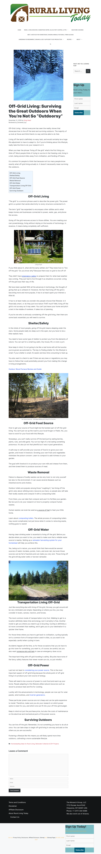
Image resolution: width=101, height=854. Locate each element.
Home (19, 30)
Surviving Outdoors (17, 191)
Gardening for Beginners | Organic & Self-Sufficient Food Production (40, 39)
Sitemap (42, 837)
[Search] (88, 71)
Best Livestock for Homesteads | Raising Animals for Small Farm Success (51, 34)
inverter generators (37, 695)
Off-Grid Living (15, 173)
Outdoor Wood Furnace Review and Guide (25, 369)
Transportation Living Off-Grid (20, 186)
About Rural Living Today (18, 813)
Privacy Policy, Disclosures (20, 837)
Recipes (69, 39)
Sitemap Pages (51, 837)
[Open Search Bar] (50, 44)
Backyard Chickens (77, 30)
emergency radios (29, 276)
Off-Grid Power (15, 188)
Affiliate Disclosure (16, 810)
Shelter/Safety (15, 175)
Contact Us (14, 817)
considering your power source (37, 670)
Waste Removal (15, 180)
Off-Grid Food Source (17, 178)
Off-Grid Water (15, 183)
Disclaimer (13, 806)
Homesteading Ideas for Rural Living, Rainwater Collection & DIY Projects (35, 744)
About (78, 39)
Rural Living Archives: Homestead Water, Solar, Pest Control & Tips (45, 30)
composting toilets (26, 518)
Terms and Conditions (17, 802)
